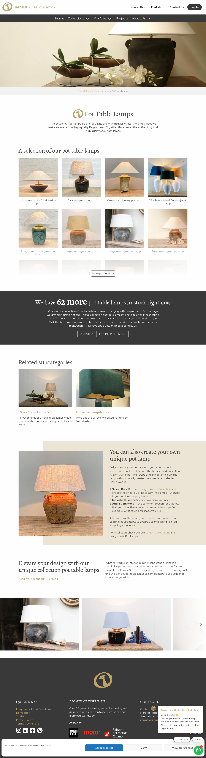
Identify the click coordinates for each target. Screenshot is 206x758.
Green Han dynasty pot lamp (124, 200)
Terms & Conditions (27, 723)
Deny (143, 747)
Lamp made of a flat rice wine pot (38, 202)
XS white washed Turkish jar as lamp (167, 202)
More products (101, 273)
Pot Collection (162, 489)
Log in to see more (112, 334)
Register (86, 334)
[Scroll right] (201, 624)
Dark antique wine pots (81, 200)
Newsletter (138, 7)
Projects (122, 18)
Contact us (177, 7)
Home (59, 18)
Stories (20, 716)
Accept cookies (104, 747)
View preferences (182, 747)
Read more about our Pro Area (37, 579)
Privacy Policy (24, 720)
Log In (194, 7)
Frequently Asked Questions (33, 709)
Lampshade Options (158, 532)
